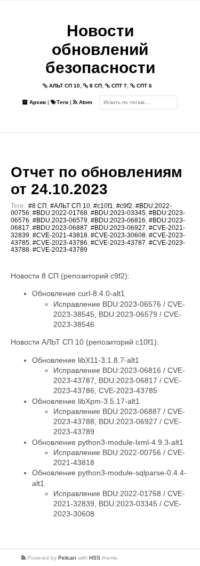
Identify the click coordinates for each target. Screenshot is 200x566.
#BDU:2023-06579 (60, 220)
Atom (84, 102)
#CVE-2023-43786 (60, 242)
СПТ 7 (118, 86)
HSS (94, 558)
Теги (62, 102)
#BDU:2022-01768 (60, 213)
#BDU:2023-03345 (118, 213)
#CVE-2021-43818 (60, 235)
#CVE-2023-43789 (60, 249)
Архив (37, 102)
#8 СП (37, 206)
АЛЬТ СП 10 (63, 86)
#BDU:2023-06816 (118, 220)
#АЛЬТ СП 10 (70, 206)
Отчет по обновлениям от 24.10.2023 (96, 180)
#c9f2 (124, 206)
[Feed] (24, 558)
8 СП (95, 86)
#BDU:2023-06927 (118, 228)
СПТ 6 (143, 86)
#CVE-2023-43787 (118, 242)
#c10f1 (103, 206)
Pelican (67, 558)
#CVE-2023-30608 (118, 235)
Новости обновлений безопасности (100, 49)
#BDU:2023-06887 (60, 228)
